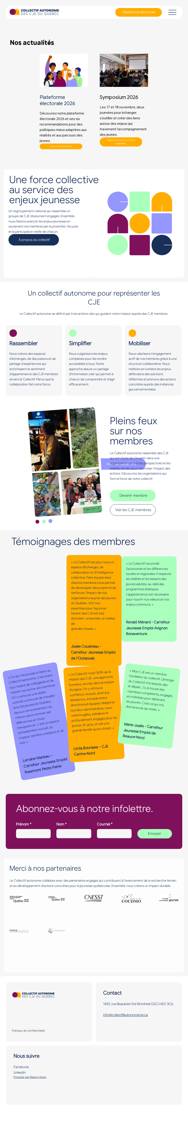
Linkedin (20, 1072)
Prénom (23, 824)
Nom (61, 824)
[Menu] (172, 12)
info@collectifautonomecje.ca (125, 1015)
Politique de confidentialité (28, 1030)
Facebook (21, 1067)
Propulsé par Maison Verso (30, 1077)
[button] (121, 141)
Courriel (105, 824)
